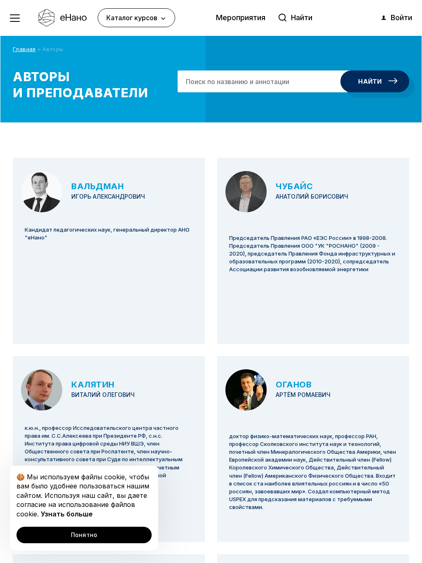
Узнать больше (67, 514)
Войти (401, 17)
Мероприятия (240, 17)
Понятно (84, 534)
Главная (24, 49)
